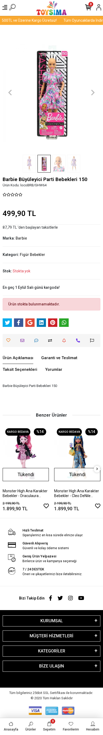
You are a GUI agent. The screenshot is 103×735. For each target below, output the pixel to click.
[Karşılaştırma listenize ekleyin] (51, 340)
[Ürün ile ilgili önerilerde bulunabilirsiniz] (93, 340)
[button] (10, 92)
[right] (97, 469)
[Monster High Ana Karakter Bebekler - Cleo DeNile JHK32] (77, 456)
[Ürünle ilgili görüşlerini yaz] (37, 340)
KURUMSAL (51, 620)
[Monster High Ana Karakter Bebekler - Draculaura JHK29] (26, 456)
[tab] (18, 358)
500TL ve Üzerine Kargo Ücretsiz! (27, 20)
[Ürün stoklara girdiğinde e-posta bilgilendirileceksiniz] (65, 340)
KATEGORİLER (51, 650)
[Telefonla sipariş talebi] (79, 340)
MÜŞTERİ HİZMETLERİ (51, 635)
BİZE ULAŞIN (51, 666)
